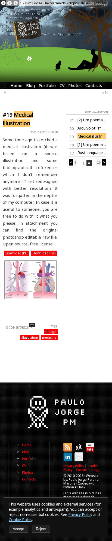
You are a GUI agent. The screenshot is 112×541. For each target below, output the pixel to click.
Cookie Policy (20, 519)
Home (16, 85)
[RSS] (67, 450)
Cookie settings (88, 469)
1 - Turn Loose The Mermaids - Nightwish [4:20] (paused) (64, 3)
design (50, 331)
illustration (29, 337)
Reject (41, 529)
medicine (49, 337)
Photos (75, 85)
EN (105, 92)
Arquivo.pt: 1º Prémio (91, 128)
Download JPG (16, 253)
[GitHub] (78, 450)
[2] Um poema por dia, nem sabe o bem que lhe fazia (91, 119)
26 (99, 162)
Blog (30, 85)
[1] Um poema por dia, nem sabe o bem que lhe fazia (91, 144)
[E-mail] (78, 460)
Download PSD (44, 253)
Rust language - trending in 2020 (91, 152)
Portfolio (47, 85)
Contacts (93, 85)
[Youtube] (90, 450)
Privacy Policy (73, 466)
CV (62, 85)
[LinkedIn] (67, 460)
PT (6, 92)
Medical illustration (91, 136)
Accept (18, 529)
